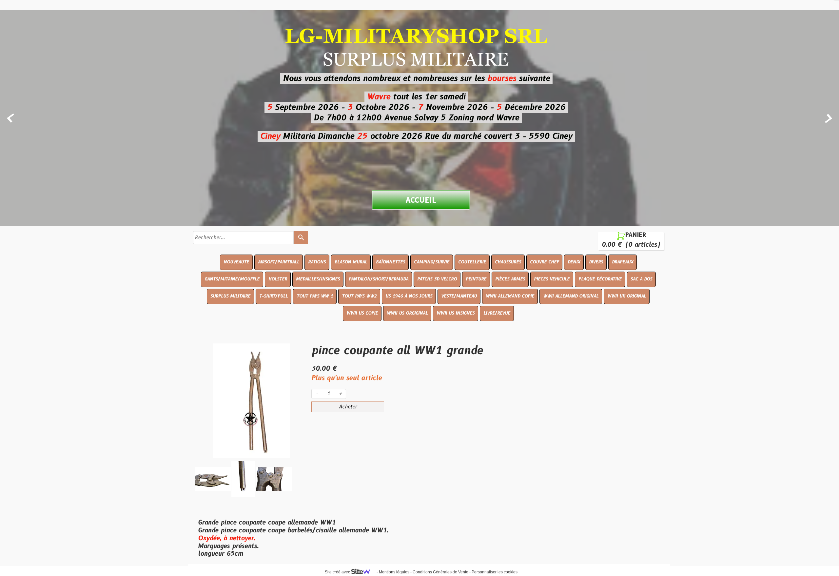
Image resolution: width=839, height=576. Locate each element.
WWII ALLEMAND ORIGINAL (570, 296)
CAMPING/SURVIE (431, 262)
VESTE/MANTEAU (459, 296)
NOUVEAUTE (236, 262)
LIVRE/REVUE (496, 313)
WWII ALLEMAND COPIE (510, 296)
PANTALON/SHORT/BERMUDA (378, 279)
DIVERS (596, 262)
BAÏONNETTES (390, 262)
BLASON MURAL (351, 262)
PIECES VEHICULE (552, 279)
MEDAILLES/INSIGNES (318, 279)
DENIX (574, 262)
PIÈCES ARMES (510, 279)
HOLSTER (277, 279)
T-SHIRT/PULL (273, 296)
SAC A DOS (641, 279)
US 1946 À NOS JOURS (408, 296)
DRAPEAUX (622, 262)
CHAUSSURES (508, 262)
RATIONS (317, 262)
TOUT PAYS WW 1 (315, 296)
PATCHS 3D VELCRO (437, 279)
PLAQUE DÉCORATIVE (600, 279)
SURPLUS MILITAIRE (230, 296)
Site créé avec (338, 572)
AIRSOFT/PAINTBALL (278, 262)
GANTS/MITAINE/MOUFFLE (232, 279)
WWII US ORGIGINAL (407, 313)
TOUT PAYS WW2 (359, 296)
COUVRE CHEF (544, 262)
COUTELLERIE (472, 262)
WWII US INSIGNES (456, 313)
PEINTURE (476, 279)
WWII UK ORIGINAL (626, 296)
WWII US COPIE (362, 313)
